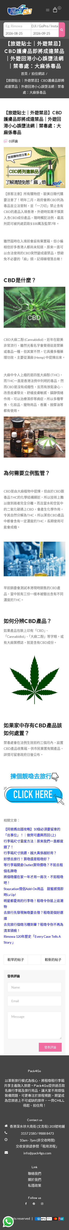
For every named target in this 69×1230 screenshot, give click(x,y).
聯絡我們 (34, 1173)
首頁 (24, 74)
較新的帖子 (53, 960)
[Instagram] (42, 1203)
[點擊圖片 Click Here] (34, 796)
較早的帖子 (16, 960)
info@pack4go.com (37, 1153)
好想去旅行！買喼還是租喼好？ (27, 859)
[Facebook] (26, 1203)
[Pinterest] (34, 1203)
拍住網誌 (38, 74)
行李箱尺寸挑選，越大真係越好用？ (30, 853)
